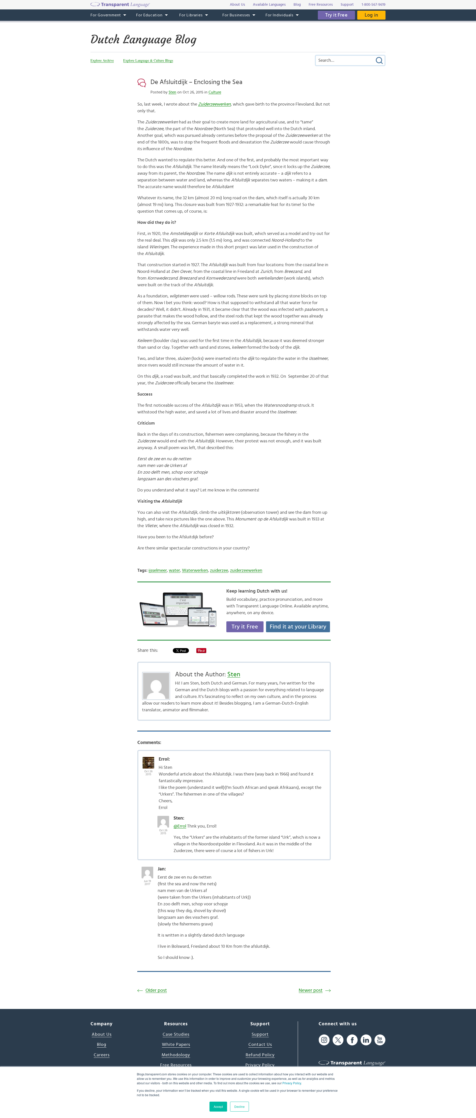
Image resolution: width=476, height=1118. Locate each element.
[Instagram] (324, 1040)
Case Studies (176, 1034)
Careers (102, 1055)
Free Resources (176, 1065)
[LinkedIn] (366, 1040)
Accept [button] (218, 1106)
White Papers (176, 1044)
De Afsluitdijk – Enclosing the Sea (196, 82)
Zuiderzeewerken (214, 104)
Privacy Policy (291, 1083)
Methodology (176, 1055)
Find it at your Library (298, 627)
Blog (101, 1044)
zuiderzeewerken (246, 570)
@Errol (180, 826)
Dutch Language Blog (143, 39)
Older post (156, 990)
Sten (172, 92)
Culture (214, 92)
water (174, 570)
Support (260, 1034)
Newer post (311, 990)
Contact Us (260, 1044)
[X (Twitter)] (338, 1040)
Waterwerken (195, 570)
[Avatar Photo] (148, 760)
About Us (102, 1034)
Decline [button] (239, 1106)
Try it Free (336, 15)
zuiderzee (219, 570)
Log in (371, 15)
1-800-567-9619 (374, 4)
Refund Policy (260, 1055)
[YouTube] (380, 1040)
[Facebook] (352, 1040)
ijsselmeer (158, 570)
